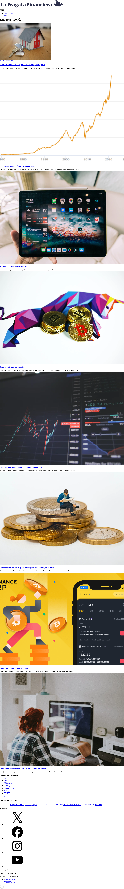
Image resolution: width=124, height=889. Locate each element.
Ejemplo (33, 805)
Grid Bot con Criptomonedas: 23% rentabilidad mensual (21, 467)
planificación (89, 805)
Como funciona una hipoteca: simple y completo (22, 64)
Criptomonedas (8, 783)
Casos (5, 780)
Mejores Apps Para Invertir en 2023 (13, 266)
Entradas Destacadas (9, 13)
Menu (2, 10)
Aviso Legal (7, 881)
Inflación (53, 804)
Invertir (6, 793)
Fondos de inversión (41, 804)
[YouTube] (17, 866)
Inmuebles (59, 805)
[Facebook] (17, 838)
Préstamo (98, 805)
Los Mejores (7, 795)
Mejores (83, 804)
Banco (4, 805)
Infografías (7, 792)
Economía (6, 785)
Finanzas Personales (9, 787)
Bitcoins (8, 804)
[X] (17, 824)
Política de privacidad (10, 879)
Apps (1, 804)
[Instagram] (17, 852)
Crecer (5, 782)
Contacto (6, 15)
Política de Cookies (9, 882)
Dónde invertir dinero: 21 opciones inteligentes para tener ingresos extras (27, 568)
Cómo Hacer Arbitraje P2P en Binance (14, 668)
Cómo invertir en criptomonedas (12, 367)
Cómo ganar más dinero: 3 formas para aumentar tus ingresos (23, 768)
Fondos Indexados (9, 788)
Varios (5, 797)
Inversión (68, 804)
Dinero (27, 805)
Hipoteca (11, 60)
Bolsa (5, 779)
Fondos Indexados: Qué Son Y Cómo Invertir (17, 166)
